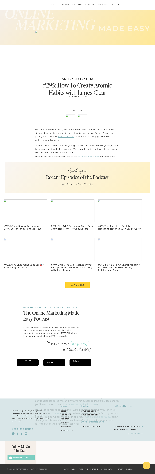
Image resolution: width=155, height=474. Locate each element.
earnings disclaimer (89, 156)
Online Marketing (77, 79)
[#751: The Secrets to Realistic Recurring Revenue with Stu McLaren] (120, 216)
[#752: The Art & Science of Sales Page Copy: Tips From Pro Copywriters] (72, 216)
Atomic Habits (66, 136)
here (89, 325)
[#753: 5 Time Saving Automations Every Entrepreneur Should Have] (25, 216)
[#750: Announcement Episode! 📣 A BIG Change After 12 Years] (25, 255)
